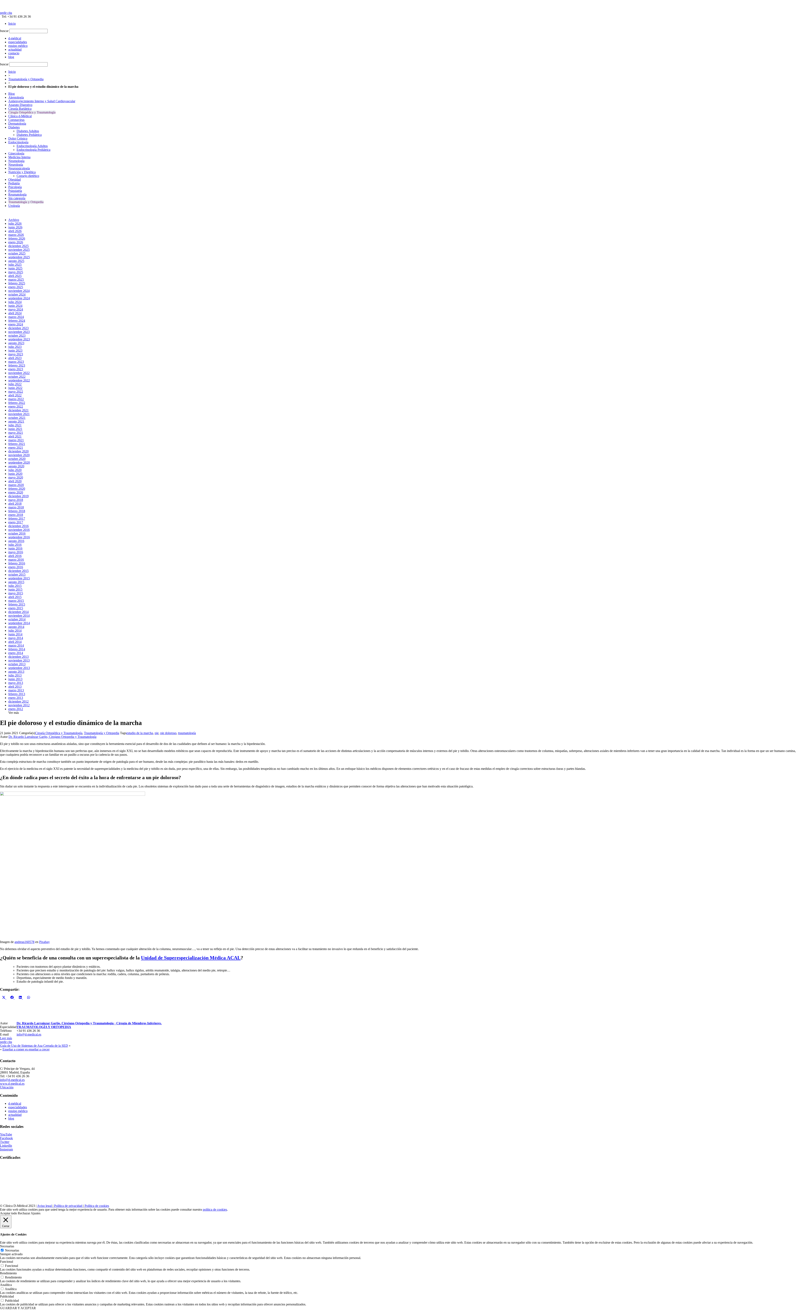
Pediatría (14, 183)
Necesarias (12, 1250)
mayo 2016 (15, 552)
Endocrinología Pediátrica (33, 149)
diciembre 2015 (18, 571)
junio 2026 (15, 227)
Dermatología (17, 123)
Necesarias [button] (7, 1246)
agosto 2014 (16, 627)
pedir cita (6, 13)
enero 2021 (15, 447)
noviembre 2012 (19, 705)
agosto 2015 (16, 582)
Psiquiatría (15, 191)
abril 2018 (15, 503)
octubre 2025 (16, 253)
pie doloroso (168, 733)
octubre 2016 (16, 533)
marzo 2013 (16, 690)
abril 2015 (15, 597)
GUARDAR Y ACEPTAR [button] (18, 1308)
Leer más (6, 1038)
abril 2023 (15, 358)
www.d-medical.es (12, 1083)
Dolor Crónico (17, 138)
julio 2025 (15, 264)
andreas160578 (24, 942)
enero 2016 (15, 567)
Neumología (16, 161)
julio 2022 (15, 384)
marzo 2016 (16, 559)
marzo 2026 (16, 234)
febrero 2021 (16, 444)
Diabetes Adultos (28, 131)
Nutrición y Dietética (22, 172)
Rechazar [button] (24, 1213)
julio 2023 (15, 347)
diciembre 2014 (18, 612)
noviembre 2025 (19, 249)
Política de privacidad (68, 1206)
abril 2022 (15, 395)
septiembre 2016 (19, 537)
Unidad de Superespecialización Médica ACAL (191, 957)
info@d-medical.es (29, 1034)
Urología (14, 205)
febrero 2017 (16, 518)
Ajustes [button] (35, 1213)
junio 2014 (15, 634)
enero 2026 (15, 242)
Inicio (12, 23)
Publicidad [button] (7, 1296)
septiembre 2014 (19, 623)
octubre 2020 (16, 459)
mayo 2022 (15, 391)
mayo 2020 (15, 477)
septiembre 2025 (19, 257)
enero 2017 (15, 522)
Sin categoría (16, 198)
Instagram (6, 1149)
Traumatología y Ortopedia (26, 79)
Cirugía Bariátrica (20, 108)
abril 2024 (15, 313)
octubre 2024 (16, 294)
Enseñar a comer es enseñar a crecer (26, 1049)
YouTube (6, 1134)
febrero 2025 (16, 283)
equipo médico (18, 1111)
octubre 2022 (16, 376)
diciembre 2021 (18, 410)
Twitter (4, 1142)
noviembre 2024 (19, 290)
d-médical (14, 1103)
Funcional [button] (6, 1261)
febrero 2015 (16, 604)
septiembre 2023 (19, 339)
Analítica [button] (6, 1285)
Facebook (6, 1138)
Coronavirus (16, 120)
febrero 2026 (16, 238)
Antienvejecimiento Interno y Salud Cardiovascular (41, 101)
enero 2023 (15, 369)
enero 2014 (15, 653)
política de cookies (215, 1209)
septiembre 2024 (19, 298)
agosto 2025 (16, 261)
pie (157, 733)
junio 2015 (15, 589)
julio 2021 (15, 425)
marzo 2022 (16, 399)
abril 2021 (15, 436)
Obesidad (14, 179)
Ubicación (6, 1087)
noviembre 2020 (19, 455)
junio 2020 (15, 473)
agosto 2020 (16, 466)
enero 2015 (15, 608)
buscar (4, 31)
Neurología (15, 164)
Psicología (15, 187)
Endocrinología (18, 142)
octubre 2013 (16, 664)
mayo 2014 (15, 638)
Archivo (13, 220)
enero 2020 (15, 492)
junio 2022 (15, 388)
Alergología (16, 97)
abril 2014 (15, 641)
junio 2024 (15, 305)
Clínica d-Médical (20, 116)
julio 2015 (15, 585)
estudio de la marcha (139, 733)
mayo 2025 (15, 272)
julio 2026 (15, 223)
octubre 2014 (16, 619)
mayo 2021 (15, 432)
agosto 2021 (16, 421)
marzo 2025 (16, 279)
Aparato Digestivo (20, 105)
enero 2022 (15, 406)
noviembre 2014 (19, 615)
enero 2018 (15, 515)
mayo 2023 (15, 354)
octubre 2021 (16, 417)
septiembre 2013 (19, 668)
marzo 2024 (16, 317)
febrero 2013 (16, 694)
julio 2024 (15, 302)
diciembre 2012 (18, 701)
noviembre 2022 (19, 373)
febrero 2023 (16, 365)
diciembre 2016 (18, 526)
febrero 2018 (16, 511)
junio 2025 (15, 268)
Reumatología (17, 194)
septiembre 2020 (19, 462)
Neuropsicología (19, 168)
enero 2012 (15, 709)
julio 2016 (15, 544)
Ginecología (16, 153)
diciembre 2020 (18, 451)
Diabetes (14, 127)
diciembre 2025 (18, 246)
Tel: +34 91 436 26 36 (15, 16)
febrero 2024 (16, 320)
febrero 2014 (16, 649)
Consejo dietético (28, 176)
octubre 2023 (16, 335)
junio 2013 (15, 679)
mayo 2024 (15, 309)
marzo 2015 (16, 600)
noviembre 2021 (19, 414)
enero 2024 (15, 324)
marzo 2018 (16, 507)
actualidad (15, 1114)
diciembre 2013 (18, 656)
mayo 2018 (15, 500)
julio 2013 (15, 675)
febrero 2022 (16, 403)
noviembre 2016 (19, 529)
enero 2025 (15, 287)
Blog (11, 93)
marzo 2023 (16, 361)
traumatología (187, 733)
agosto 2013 (16, 671)
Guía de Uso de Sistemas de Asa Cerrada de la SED (34, 1045)
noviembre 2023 (19, 332)
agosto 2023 (16, 343)
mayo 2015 (15, 593)
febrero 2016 (16, 563)
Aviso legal (45, 1206)
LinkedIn (6, 1145)
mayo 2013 (15, 683)
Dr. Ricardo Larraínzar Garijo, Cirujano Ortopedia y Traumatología (52, 736)
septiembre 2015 (19, 578)
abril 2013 (15, 686)
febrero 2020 (16, 488)
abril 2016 (15, 556)
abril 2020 (15, 481)
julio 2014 (15, 630)
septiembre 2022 (19, 380)
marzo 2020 (16, 485)
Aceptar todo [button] (8, 1213)
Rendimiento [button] (8, 1273)
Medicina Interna (19, 157)
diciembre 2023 (18, 328)
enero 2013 (15, 697)
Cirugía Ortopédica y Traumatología (32, 112)
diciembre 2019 (18, 496)
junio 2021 (15, 429)
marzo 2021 (16, 440)
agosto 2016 (16, 541)
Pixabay (44, 942)
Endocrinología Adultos (32, 146)
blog (11, 1118)
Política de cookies (96, 1206)
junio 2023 (15, 350)
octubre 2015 (16, 574)
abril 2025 (15, 276)
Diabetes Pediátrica (29, 134)
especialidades (17, 1107)
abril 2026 (15, 231)
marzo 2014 (16, 645)
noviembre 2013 (19, 660)
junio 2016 (15, 548)
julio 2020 (15, 470)
